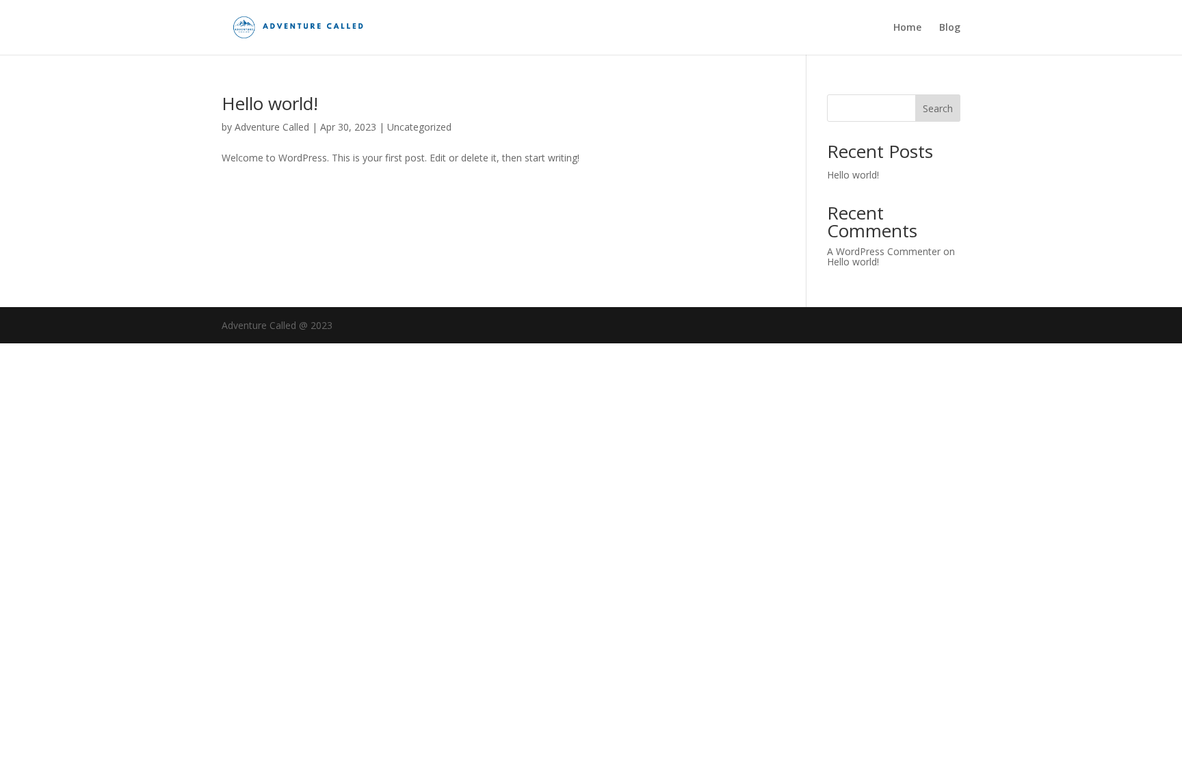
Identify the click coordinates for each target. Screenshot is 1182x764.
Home (907, 28)
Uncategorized (419, 126)
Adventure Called (272, 126)
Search (938, 108)
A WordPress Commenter (884, 251)
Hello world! (270, 103)
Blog (949, 28)
